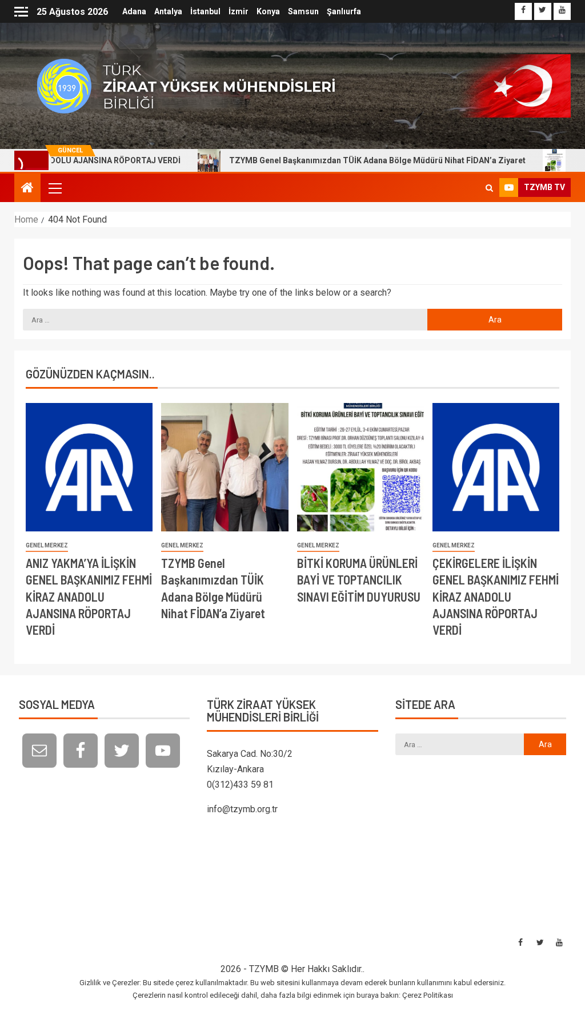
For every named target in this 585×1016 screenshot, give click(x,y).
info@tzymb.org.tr (242, 809)
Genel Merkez (47, 545)
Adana (134, 11)
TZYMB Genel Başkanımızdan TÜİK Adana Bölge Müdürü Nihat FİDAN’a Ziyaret (349, 160)
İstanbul (205, 11)
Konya (268, 11)
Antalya (168, 11)
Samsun (303, 11)
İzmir (239, 11)
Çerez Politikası (427, 995)
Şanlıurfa (344, 11)
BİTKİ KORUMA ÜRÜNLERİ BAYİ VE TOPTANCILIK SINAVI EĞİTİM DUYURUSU (358, 579)
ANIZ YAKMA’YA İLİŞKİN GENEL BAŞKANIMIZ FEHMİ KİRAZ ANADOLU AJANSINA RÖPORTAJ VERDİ (89, 596)
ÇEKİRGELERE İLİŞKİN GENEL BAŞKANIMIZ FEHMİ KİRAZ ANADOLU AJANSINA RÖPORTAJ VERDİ (495, 596)
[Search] (489, 188)
